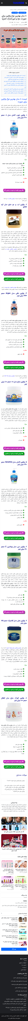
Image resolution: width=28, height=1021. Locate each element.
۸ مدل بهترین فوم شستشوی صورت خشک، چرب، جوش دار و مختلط (21, 886)
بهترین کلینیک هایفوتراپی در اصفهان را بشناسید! (16, 999)
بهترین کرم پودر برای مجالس (21, 991)
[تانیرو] (18, 3)
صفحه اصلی (23, 970)
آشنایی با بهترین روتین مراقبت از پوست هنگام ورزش (15, 1001)
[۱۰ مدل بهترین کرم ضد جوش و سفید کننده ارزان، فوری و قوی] (7, 864)
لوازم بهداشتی (20, 9)
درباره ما (24, 967)
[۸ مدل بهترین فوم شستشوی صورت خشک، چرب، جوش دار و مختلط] (21, 879)
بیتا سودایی (23, 22)
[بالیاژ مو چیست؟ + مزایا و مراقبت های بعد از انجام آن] (23, 919)
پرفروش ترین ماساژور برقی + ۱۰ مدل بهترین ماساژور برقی (9, 924)
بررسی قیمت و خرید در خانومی (13, 279)
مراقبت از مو (14, 12)
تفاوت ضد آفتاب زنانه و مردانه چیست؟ (18, 1010)
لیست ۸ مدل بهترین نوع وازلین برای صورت (16, 75)
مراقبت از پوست (13, 9)
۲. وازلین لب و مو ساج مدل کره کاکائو (17, 79)
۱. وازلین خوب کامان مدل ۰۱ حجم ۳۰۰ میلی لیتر (15, 77)
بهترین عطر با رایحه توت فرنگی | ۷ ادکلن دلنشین (10, 942)
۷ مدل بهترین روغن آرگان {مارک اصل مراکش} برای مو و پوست (7, 886)
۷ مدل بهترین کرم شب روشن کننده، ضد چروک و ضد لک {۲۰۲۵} (9, 930)
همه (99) (14, 949)
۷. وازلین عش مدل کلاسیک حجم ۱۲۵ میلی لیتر (15, 91)
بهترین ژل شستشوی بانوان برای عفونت (19, 984)
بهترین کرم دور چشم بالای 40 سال (20, 978)
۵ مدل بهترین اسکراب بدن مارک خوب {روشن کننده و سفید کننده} (9, 936)
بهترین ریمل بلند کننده (9, 376)
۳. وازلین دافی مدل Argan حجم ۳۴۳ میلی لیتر (15, 81)
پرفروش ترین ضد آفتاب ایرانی (21, 987)
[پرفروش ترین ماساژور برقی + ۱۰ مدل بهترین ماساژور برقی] (23, 925)
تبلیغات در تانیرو (22, 963)
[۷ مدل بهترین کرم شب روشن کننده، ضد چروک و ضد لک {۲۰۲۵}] (23, 931)
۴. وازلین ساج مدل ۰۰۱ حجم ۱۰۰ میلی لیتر (16, 83)
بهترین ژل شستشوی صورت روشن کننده (19, 981)
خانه (25, 9)
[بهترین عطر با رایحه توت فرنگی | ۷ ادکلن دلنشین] (23, 943)
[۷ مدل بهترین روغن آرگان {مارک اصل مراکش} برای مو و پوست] (7, 879)
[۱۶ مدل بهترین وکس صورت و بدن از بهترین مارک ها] (21, 864)
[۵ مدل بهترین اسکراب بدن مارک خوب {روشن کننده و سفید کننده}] (23, 937)
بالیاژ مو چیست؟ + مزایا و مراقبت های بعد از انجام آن (9, 918)
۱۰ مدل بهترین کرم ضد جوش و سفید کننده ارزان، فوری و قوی (8, 870)
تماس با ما (24, 965)
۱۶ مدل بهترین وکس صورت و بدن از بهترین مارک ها (21, 869)
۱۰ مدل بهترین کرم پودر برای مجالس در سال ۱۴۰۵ (16, 1007)
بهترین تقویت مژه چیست (10, 287)
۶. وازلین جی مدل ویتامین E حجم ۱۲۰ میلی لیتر (15, 89)
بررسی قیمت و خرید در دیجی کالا (13, 190)
